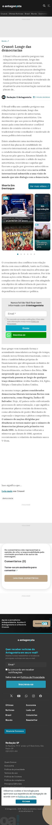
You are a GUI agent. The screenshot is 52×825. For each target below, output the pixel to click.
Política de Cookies (13, 777)
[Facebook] (40, 696)
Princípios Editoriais (13, 784)
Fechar (26, 801)
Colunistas (31, 715)
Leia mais (7, 491)
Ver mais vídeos (38, 186)
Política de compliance (14, 780)
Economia (43, 14)
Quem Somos (10, 762)
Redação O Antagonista (19, 97)
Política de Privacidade (33, 677)
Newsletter (31, 720)
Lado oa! (30, 710)
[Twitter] (11, 696)
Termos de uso (11, 773)
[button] (17, 254)
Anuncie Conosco (15, 731)
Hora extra (9, 766)
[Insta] (33, 696)
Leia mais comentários (25, 578)
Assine (38, 623)
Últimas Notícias (16, 14)
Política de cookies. (27, 796)
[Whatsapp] (26, 696)
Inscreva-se (19, 335)
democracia (7, 498)
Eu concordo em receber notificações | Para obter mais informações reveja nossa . (25, 321)
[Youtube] (18, 696)
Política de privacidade (14, 769)
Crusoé (4, 14)
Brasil (27, 14)
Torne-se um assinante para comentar (20, 569)
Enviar (26, 328)
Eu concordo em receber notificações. (20, 671)
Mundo (34, 14)
